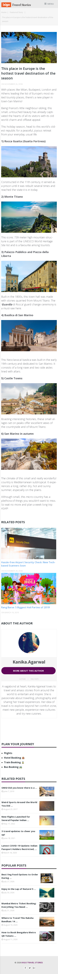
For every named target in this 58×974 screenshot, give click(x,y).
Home (4, 12)
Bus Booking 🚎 (13, 767)
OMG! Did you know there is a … (19, 787)
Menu (50, 3)
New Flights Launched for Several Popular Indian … (15, 818)
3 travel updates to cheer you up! (18, 833)
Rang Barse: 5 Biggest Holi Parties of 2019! (25, 607)
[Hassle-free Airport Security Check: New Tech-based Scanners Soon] (29, 543)
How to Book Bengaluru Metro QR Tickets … (18, 934)
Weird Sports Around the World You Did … (19, 804)
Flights (8, 753)
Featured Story (16, 12)
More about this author (28, 670)
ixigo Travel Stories (32, 962)
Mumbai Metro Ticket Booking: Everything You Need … (18, 905)
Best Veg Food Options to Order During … (19, 876)
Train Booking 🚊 (14, 762)
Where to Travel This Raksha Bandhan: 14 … (17, 919)
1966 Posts (34, 679)
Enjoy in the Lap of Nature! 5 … (18, 888)
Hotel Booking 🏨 (14, 757)
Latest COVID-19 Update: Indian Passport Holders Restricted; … (19, 847)
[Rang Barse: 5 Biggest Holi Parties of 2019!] (29, 588)
